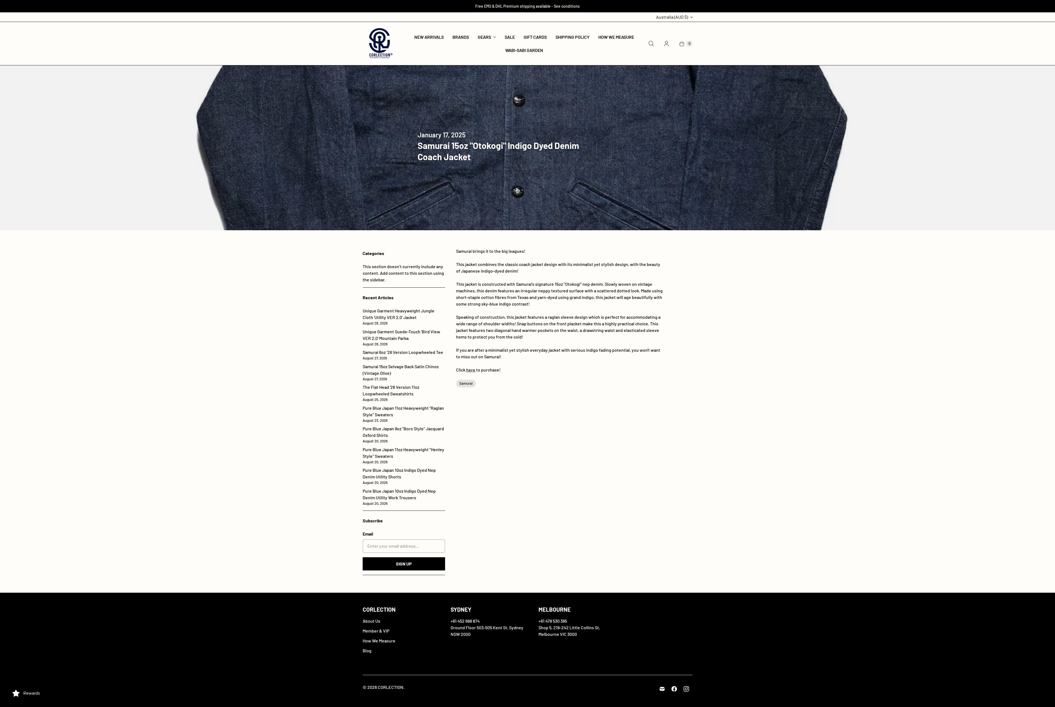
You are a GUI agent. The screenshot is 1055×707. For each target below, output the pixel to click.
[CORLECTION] (380, 43)
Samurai (466, 383)
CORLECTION (390, 687)
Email (368, 533)
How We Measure (616, 37)
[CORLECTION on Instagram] (686, 689)
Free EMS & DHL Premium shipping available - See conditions (527, 6)
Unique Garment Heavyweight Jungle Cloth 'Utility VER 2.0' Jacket (398, 316)
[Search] (651, 43)
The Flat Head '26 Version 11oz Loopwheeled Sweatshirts (391, 393)
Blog (367, 650)
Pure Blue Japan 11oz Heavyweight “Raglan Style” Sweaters (403, 414)
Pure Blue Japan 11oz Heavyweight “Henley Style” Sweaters (403, 455)
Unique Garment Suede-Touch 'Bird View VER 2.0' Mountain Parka (401, 337)
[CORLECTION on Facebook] (674, 689)
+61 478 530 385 (552, 620)
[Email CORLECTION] (662, 689)
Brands (460, 37)
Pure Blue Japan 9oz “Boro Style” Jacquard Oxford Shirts (403, 434)
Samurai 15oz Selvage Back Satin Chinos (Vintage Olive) (401, 372)
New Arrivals (429, 37)
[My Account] (666, 43)
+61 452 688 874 (465, 620)
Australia (672, 17)
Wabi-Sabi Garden (524, 50)
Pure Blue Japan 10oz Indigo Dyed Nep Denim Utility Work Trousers (399, 497)
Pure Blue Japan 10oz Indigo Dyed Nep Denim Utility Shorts (399, 476)
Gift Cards (535, 37)
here (470, 369)
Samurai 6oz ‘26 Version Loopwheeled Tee (403, 355)
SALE (510, 37)
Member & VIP (376, 630)
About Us (371, 620)
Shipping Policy (573, 37)
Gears (484, 37)
